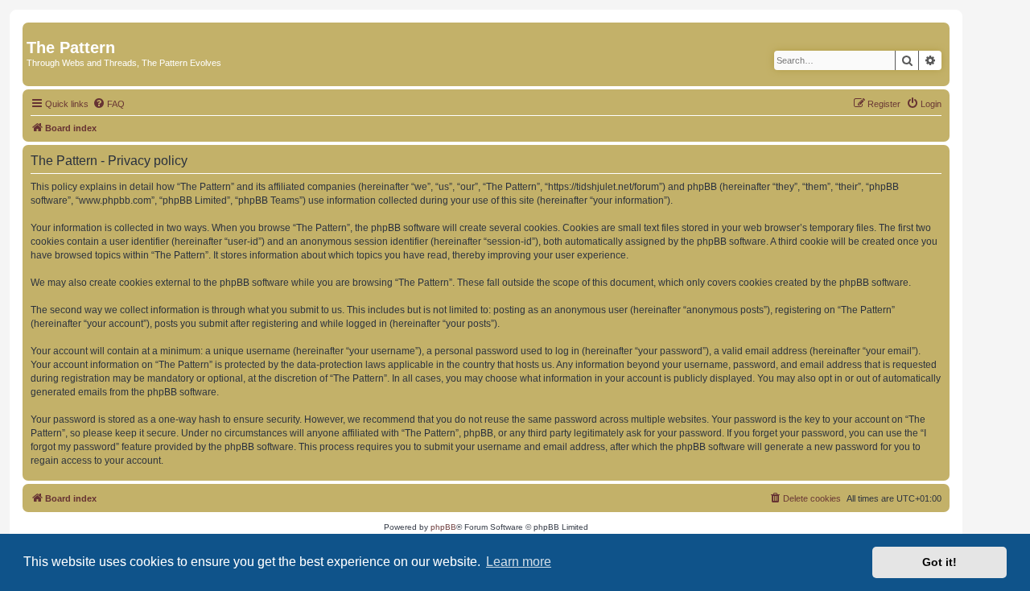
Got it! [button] (939, 562)
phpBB (443, 527)
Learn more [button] (518, 561)
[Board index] (36, 31)
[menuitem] (109, 104)
